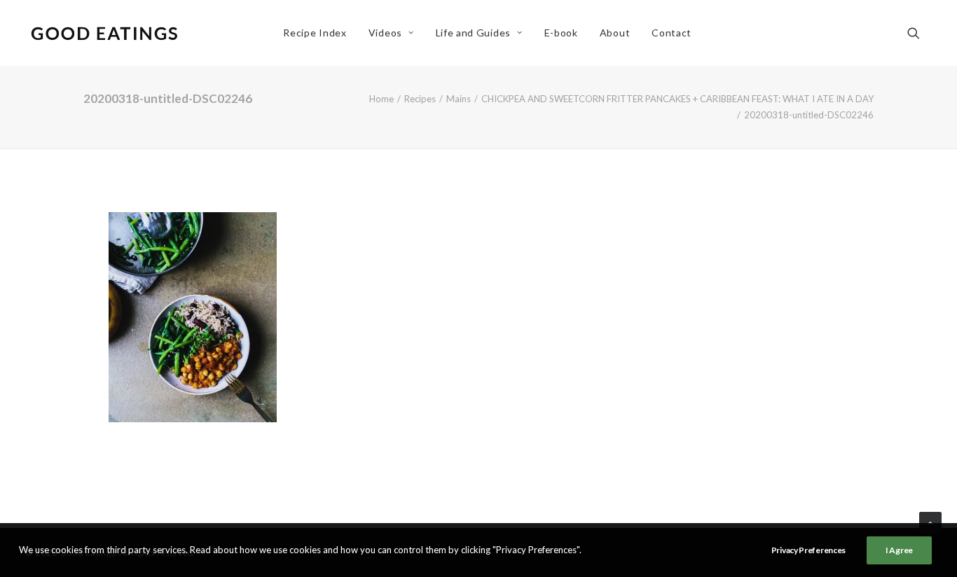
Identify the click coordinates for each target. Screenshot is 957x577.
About (615, 33)
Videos (385, 33)
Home (381, 98)
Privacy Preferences (808, 550)
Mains (458, 98)
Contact (671, 33)
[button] (919, 33)
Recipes (420, 98)
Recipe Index (314, 33)
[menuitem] (314, 33)
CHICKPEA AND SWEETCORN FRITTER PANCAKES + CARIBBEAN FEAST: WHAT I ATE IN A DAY (677, 98)
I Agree (899, 550)
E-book (561, 33)
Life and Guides (473, 33)
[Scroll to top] (930, 521)
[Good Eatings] (104, 33)
